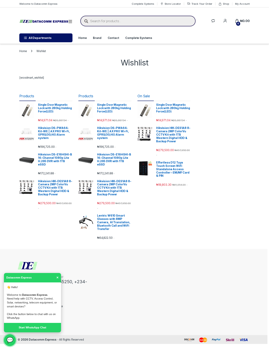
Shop (226, 3)
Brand (97, 38)
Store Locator (173, 3)
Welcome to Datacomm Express (38, 3)
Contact (113, 38)
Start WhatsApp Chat (32, 327)
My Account (242, 3)
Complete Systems (143, 3)
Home (82, 38)
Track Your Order (201, 3)
